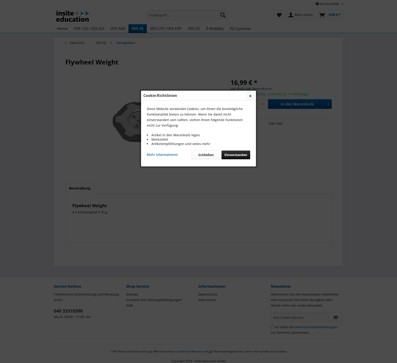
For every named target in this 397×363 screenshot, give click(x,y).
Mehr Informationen (162, 154)
